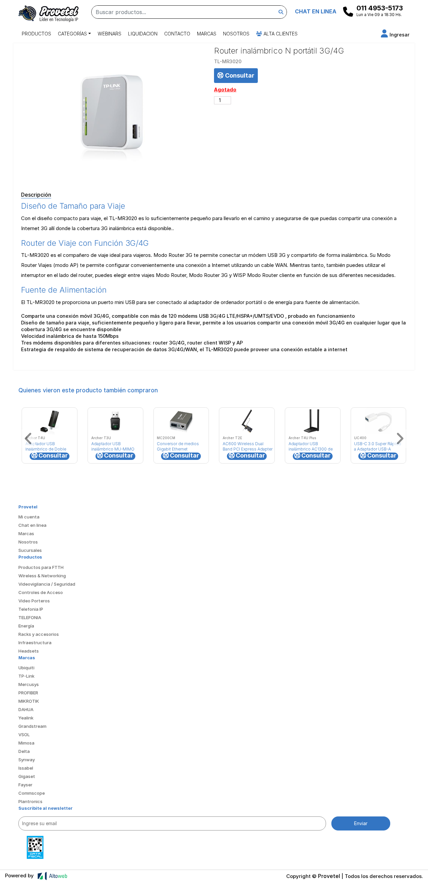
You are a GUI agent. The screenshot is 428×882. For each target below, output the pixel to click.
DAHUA (25, 709)
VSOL (24, 734)
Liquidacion (142, 33)
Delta (24, 751)
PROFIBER (28, 692)
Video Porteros (34, 600)
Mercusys (28, 684)
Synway (26, 759)
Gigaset (26, 776)
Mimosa (26, 743)
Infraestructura (34, 642)
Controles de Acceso (40, 592)
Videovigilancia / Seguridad (46, 584)
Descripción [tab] (36, 194)
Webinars (109, 33)
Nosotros (236, 33)
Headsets (28, 651)
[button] (395, 34)
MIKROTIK (28, 701)
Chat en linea (32, 525)
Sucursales (30, 550)
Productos (36, 33)
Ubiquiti (26, 667)
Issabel (25, 768)
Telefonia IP (30, 609)
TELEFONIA (29, 617)
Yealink (25, 717)
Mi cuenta (28, 516)
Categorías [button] (72, 33)
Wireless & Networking (42, 575)
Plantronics (30, 801)
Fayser (25, 784)
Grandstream (32, 726)
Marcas (206, 33)
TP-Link (26, 676)
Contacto (177, 33)
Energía (26, 625)
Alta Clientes (280, 33)
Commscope (31, 793)
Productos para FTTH (41, 567)
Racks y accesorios (38, 634)
